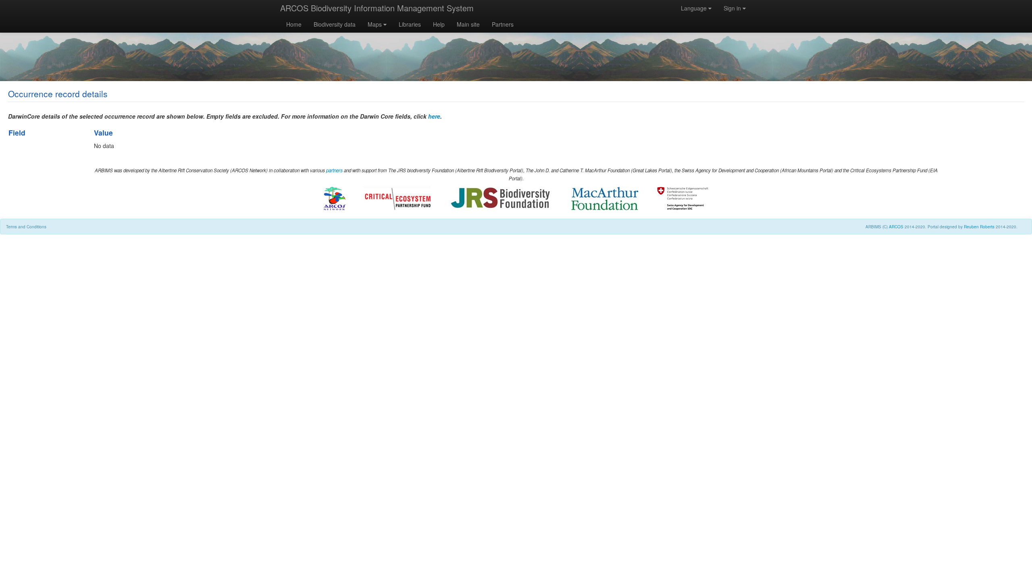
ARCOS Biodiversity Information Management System (377, 8)
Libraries (410, 24)
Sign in (733, 8)
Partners (503, 24)
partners (334, 170)
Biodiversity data (335, 24)
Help (439, 24)
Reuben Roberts (979, 227)
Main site (468, 24)
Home (294, 24)
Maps (375, 24)
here (434, 116)
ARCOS (896, 227)
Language (694, 8)
